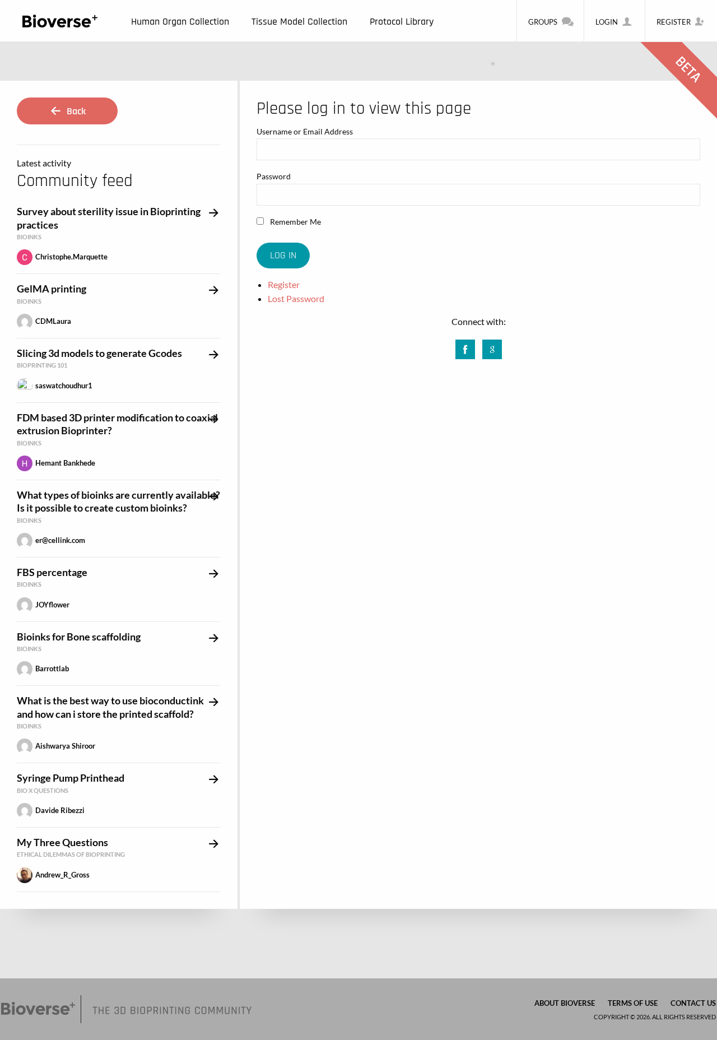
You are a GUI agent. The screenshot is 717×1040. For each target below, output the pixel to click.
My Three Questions (62, 842)
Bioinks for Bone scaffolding (79, 636)
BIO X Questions (42, 790)
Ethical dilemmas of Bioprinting (71, 854)
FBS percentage (52, 572)
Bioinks (29, 236)
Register (674, 21)
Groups (542, 21)
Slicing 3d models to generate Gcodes (99, 353)
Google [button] (492, 346)
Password (274, 176)
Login (606, 21)
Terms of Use (633, 1003)
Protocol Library (402, 21)
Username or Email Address (305, 131)
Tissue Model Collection (299, 21)
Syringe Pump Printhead (70, 778)
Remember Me (294, 221)
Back (75, 111)
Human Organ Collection (180, 21)
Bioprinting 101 (42, 365)
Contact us (693, 1003)
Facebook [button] (465, 346)
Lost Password (296, 298)
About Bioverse (564, 1003)
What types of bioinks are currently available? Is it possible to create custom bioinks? (118, 501)
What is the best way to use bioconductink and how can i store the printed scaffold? (110, 706)
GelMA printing (51, 288)
